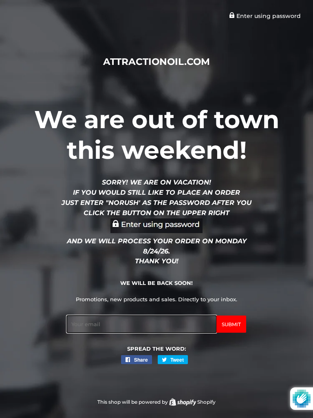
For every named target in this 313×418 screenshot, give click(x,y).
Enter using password (268, 16)
